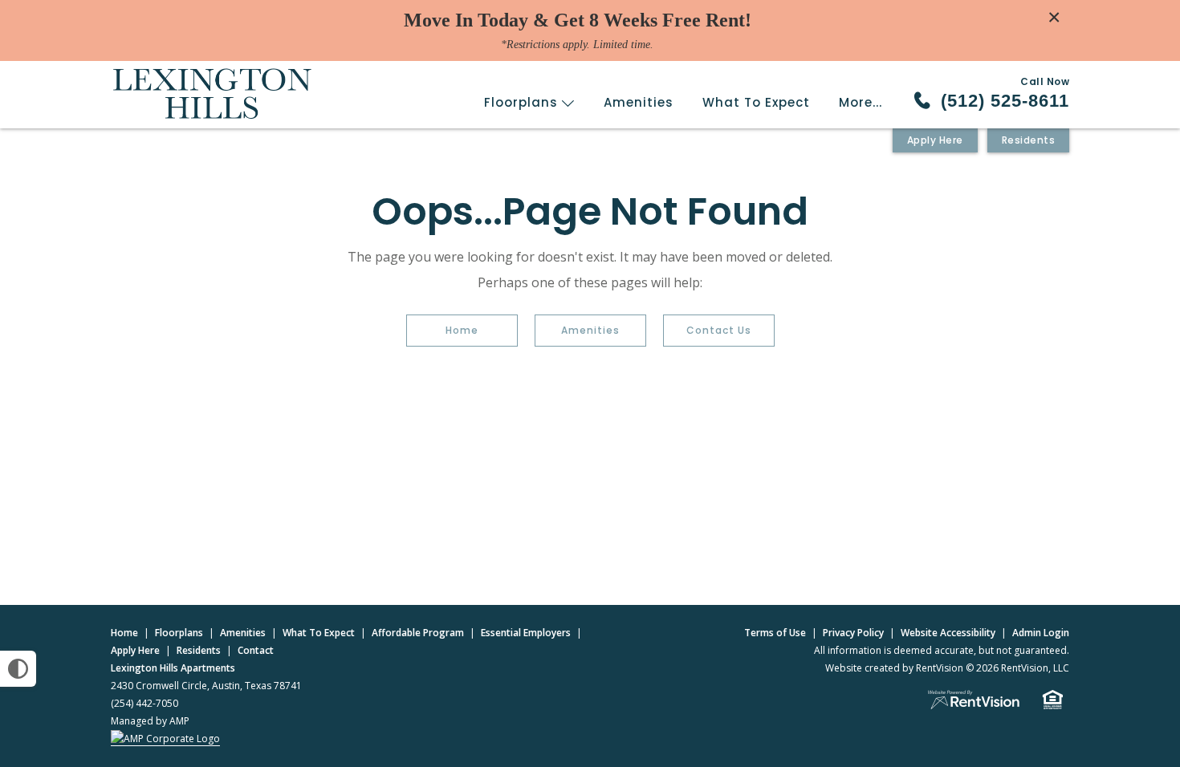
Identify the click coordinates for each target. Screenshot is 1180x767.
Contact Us (718, 330)
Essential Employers (526, 632)
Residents (1029, 140)
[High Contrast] (18, 669)
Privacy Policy (853, 632)
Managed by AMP (150, 721)
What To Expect (756, 102)
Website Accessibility (948, 632)
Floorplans (523, 102)
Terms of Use (775, 632)
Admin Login (1040, 632)
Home (462, 330)
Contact (256, 650)
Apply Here (935, 140)
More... (860, 102)
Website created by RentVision (894, 668)
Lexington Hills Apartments (173, 668)
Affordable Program (418, 632)
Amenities (638, 102)
